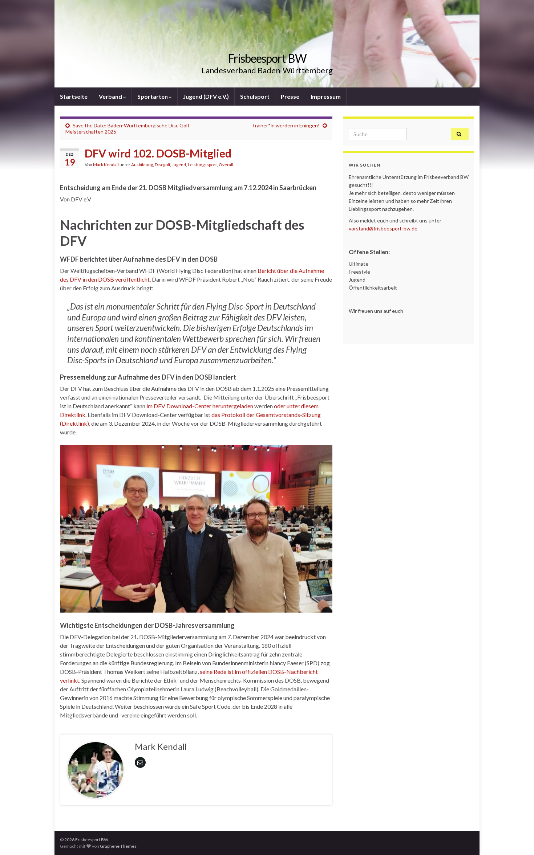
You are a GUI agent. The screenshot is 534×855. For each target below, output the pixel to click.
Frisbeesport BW (267, 58)
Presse (290, 96)
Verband (111, 96)
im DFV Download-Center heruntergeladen (199, 405)
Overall (226, 164)
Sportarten (153, 96)
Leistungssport (202, 164)
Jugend (179, 164)
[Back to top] (518, 839)
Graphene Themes (118, 846)
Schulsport (255, 96)
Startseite (74, 96)
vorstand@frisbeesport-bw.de (383, 228)
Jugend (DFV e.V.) (206, 96)
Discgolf (162, 164)
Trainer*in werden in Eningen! (286, 125)
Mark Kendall (106, 164)
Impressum (326, 96)
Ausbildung (142, 164)
